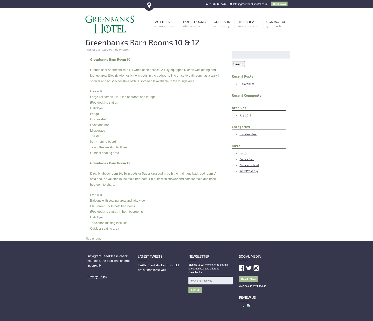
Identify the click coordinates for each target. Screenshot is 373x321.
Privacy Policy (97, 277)
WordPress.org (249, 171)
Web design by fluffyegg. (253, 285)
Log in (243, 153)
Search (238, 64)
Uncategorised (248, 134)
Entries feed (247, 159)
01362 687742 (218, 4)
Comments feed (249, 165)
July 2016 (245, 115)
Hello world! (247, 84)
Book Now (279, 4)
